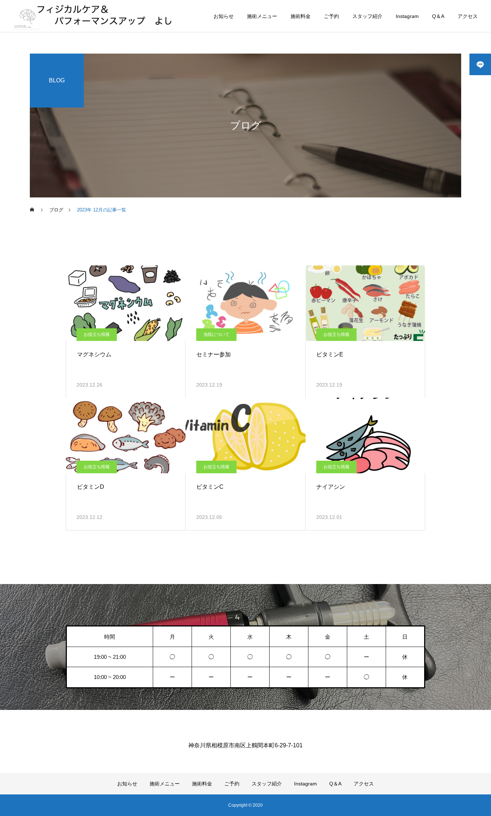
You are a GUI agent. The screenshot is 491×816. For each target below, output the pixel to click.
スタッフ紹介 (367, 16)
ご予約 (331, 16)
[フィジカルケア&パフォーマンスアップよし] (94, 16)
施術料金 (300, 16)
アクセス (468, 16)
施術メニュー (262, 16)
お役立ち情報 (97, 334)
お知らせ (224, 16)
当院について (216, 334)
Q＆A (438, 16)
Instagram (407, 16)
